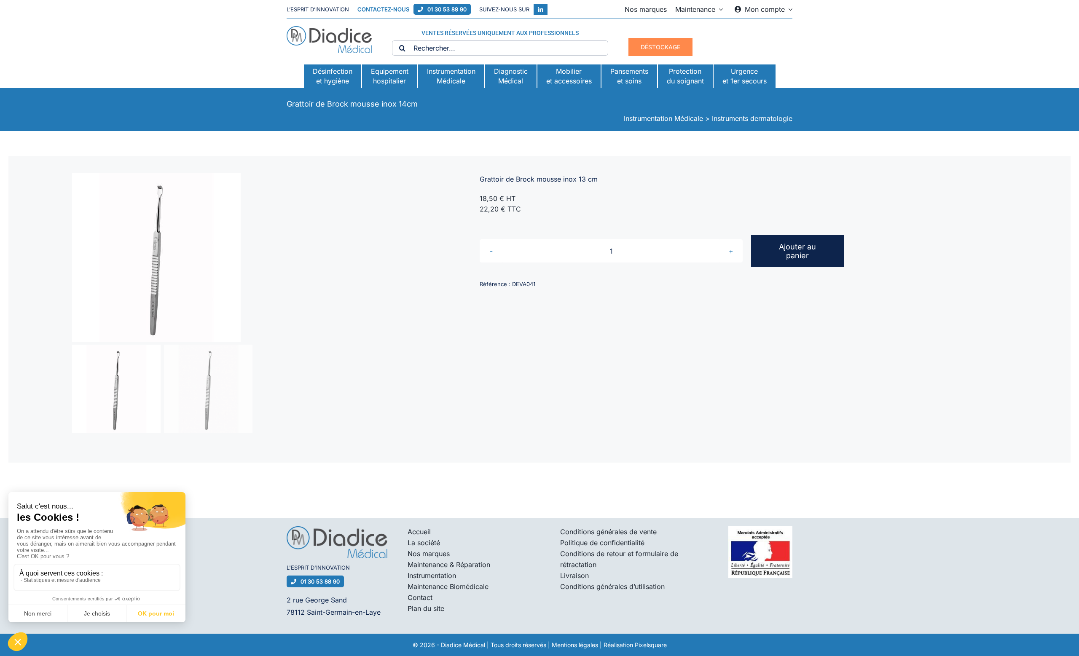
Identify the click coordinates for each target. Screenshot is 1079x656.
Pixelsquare (651, 644)
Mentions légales (575, 644)
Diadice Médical (463, 644)
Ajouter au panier (797, 251)
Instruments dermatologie (752, 118)
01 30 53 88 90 (447, 9)
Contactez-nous (383, 9)
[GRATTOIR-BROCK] (254, 257)
